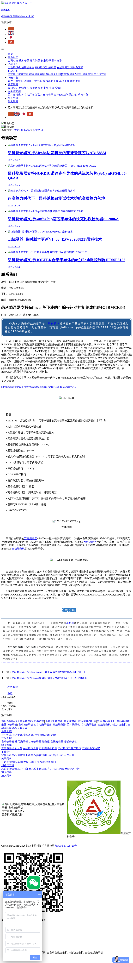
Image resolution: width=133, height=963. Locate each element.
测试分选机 (76, 67)
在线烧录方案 (37, 74)
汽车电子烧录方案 (18, 74)
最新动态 (13, 57)
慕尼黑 (70, 622)
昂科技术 (54, 323)
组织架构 (24, 87)
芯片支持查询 (15, 94)
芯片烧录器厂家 (87, 721)
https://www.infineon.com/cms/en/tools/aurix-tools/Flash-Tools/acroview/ (38, 386)
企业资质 (46, 87)
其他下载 (64, 81)
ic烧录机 (12, 724)
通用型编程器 (9, 721)
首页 (10, 53)
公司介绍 (13, 87)
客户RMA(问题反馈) (65, 94)
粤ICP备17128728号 (66, 845)
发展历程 (35, 87)
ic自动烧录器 (25, 721)
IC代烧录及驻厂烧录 (76, 74)
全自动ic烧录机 (54, 721)
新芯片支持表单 (44, 94)
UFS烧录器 (41, 67)
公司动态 (13, 60)
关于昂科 (13, 84)
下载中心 (13, 77)
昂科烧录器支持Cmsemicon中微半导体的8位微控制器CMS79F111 (48, 672)
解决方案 (13, 70)
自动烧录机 (14, 67)
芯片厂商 (29, 94)
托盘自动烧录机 (106, 721)
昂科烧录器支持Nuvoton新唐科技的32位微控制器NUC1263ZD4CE (49, 678)
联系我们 (57, 87)
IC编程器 (39, 721)
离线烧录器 (59, 724)
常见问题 (35, 60)
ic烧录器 (23, 728)
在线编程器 (63, 67)
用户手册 (75, 81)
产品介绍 (13, 64)
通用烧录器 (27, 67)
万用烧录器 (30, 538)
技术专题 (24, 60)
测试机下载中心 (33, 81)
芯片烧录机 (73, 724)
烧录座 (52, 67)
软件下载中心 (15, 81)
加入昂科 (13, 98)
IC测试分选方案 (97, 74)
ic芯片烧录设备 (43, 724)
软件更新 (57, 60)
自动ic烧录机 (25, 724)
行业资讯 (46, 60)
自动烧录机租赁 (54, 74)
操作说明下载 (50, 81)
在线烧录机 (104, 724)
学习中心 (83, 94)
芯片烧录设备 (89, 724)
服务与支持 (14, 91)
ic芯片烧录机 (119, 724)
